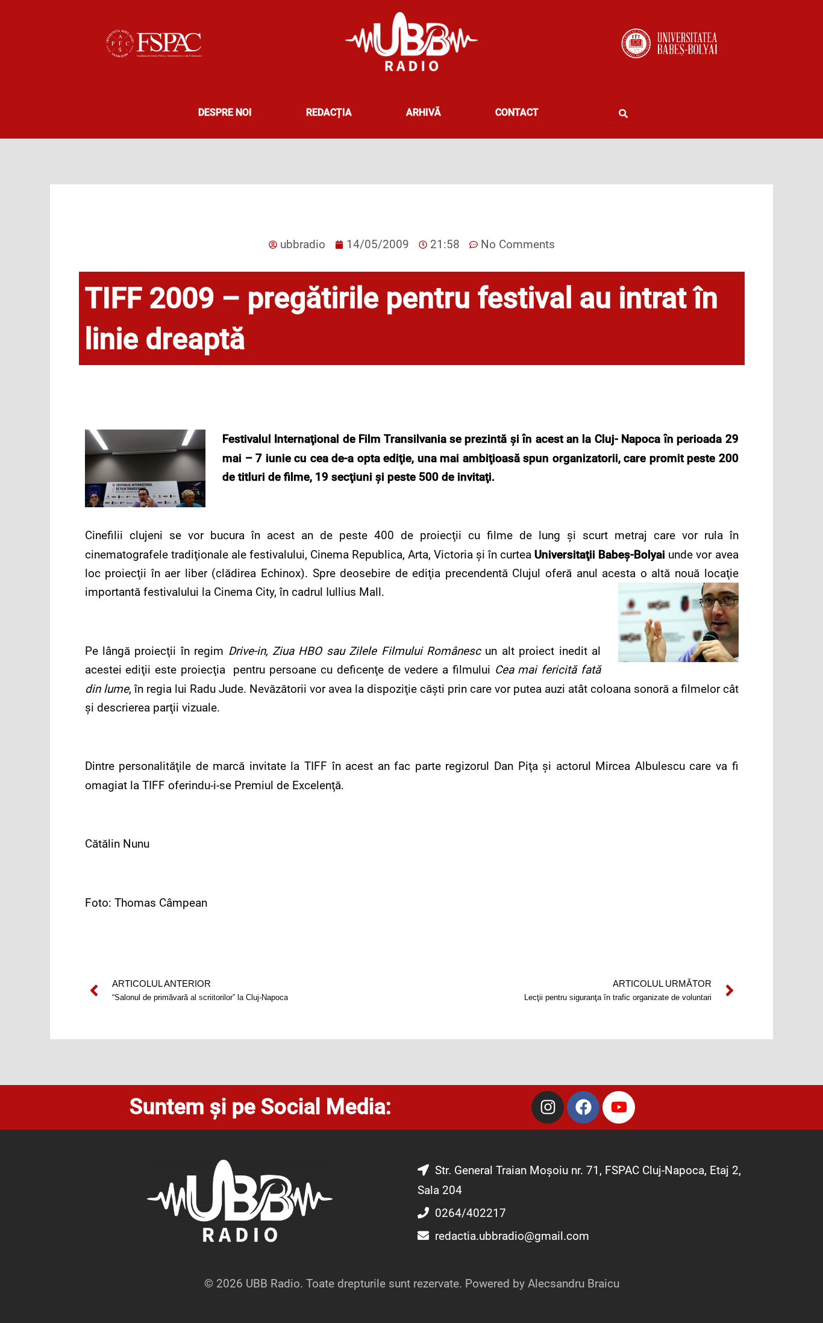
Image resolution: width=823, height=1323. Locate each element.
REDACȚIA (329, 112)
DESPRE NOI (225, 112)
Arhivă (423, 112)
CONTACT (517, 112)
